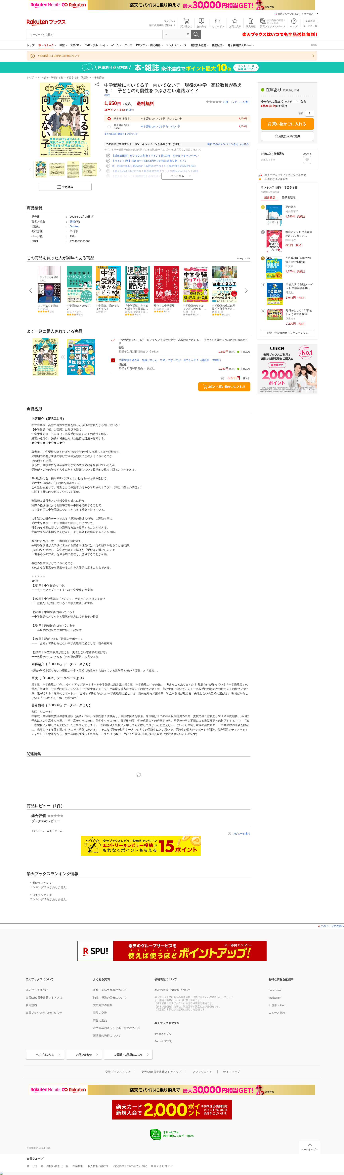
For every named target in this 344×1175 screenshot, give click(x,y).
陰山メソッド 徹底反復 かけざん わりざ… (298, 233)
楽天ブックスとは (37, 990)
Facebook (275, 990)
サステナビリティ (162, 1166)
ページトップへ (309, 1149)
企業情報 (78, 1166)
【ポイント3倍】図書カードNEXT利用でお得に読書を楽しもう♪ (149, 160)
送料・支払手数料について (109, 990)
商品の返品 (100, 1020)
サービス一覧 (310, 26)
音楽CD (74, 45)
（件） (226, 101)
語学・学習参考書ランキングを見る (287, 332)
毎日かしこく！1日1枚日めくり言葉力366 (299, 312)
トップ (30, 45)
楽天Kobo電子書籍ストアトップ (161, 1071)
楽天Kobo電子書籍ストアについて (121, 134)
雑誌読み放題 (198, 45)
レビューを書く (241, 101)
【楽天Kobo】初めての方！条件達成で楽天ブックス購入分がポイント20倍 (155, 171)
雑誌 (62, 45)
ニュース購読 (277, 1012)
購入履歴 (251, 26)
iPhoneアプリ (163, 1033)
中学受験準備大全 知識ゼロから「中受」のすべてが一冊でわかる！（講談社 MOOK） (170, 360)
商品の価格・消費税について (172, 990)
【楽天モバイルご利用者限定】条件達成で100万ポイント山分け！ (150, 176)
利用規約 (31, 1005)
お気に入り (235, 26)
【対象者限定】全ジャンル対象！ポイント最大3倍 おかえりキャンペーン (155, 155)
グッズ (128, 45)
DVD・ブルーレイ (95, 45)
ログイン (168, 21)
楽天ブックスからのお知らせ (44, 1012)
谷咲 (107, 95)
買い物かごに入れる (289, 124)
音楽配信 (217, 45)
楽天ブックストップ (117, 1071)
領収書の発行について (107, 1035)
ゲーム (115, 45)
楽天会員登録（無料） (161, 25)
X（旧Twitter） (278, 1005)
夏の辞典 (290, 206)
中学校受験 (98, 77)
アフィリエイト (202, 1071)
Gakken (74, 226)
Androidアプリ (163, 1041)
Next (246, 291)
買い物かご (186, 26)
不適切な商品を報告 (276, 179)
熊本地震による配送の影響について (59, 55)
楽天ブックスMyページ (272, 26)
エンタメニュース (176, 45)
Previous (31, 291)
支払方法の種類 (102, 1005)
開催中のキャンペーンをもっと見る (228, 144)
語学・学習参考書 (53, 77)
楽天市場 (310, 20)
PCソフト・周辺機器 (148, 45)
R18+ (314, 45)
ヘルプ (293, 26)
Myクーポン (217, 26)
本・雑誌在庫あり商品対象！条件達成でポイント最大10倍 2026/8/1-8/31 (154, 166)
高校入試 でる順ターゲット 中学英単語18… (299, 286)
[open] (307, 160)
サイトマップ (231, 1071)
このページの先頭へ (332, 926)
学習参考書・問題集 (77, 77)
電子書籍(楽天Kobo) (239, 45)
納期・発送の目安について (109, 997)
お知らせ (201, 26)
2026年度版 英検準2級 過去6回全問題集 (298, 260)
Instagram (275, 997)
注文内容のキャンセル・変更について (116, 1028)
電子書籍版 (289, 197)
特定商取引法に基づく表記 (130, 1166)
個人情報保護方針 (98, 1166)
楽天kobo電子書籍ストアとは (44, 997)
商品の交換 (100, 1012)
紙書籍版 (269, 197)
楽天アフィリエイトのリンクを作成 (285, 175)
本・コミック (46, 45)
